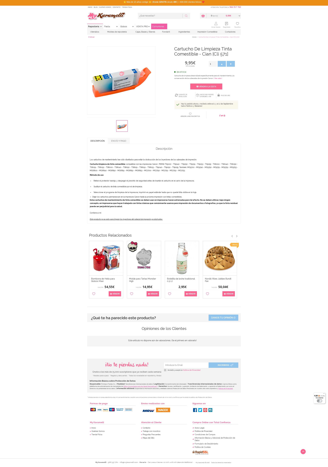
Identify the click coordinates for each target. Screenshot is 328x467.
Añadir (116, 294)
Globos (123, 26)
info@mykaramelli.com (129, 462)
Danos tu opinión (222, 317)
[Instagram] (210, 410)
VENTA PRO (142, 26)
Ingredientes (184, 32)
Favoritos (237, 27)
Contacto (116, 7)
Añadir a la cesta (207, 87)
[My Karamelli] (106, 16)
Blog (96, 7)
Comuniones (158, 26)
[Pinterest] (205, 410)
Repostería (93, 26)
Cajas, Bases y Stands (145, 32)
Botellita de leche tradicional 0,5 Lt (181, 280)
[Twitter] (200, 410)
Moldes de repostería (117, 32)
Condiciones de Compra (205, 435)
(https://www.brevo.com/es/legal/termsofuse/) (140, 386)
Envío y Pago (118, 141)
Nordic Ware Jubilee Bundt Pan (218, 280)
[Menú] (323, 394)
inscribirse (223, 365)
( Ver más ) (218, 78)
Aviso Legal (199, 428)
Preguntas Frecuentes (152, 435)
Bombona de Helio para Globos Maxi (103, 280)
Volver (92, 37)
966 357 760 (235, 7)
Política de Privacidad (191, 370)
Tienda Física (127, 7)
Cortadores (230, 32)
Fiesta (107, 26)
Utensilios (94, 32)
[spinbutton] (213, 64)
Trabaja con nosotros (151, 431)
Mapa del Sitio (148, 438)
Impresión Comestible (207, 32)
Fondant (166, 32)
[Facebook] (195, 410)
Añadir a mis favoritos (190, 116)
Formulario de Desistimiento (206, 444)
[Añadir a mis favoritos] (93, 293)
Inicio (90, 7)
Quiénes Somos (105, 7)
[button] (222, 64)
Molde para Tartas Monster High (142, 280)
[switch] (319, 400)
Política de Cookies (203, 447)
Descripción (97, 141)
